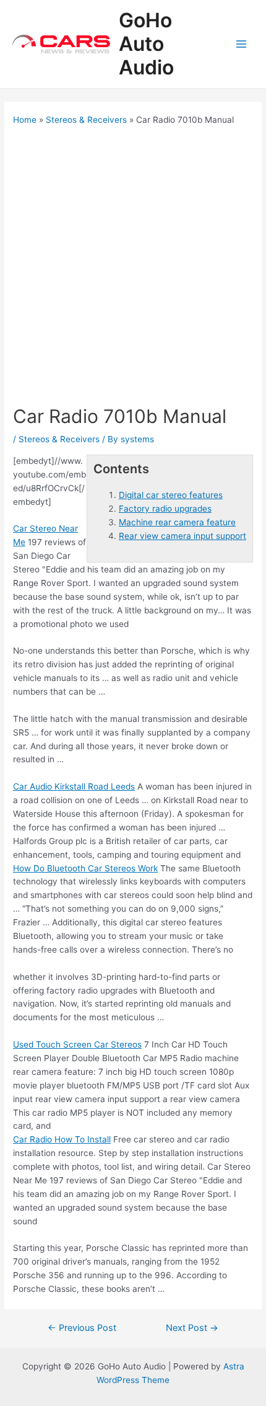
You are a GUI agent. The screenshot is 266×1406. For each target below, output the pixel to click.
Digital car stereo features (171, 495)
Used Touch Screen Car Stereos (77, 1044)
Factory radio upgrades (165, 509)
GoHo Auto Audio (146, 44)
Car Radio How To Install (62, 1139)
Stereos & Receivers (59, 439)
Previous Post (82, 1328)
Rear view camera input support (182, 536)
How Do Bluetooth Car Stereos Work (85, 868)
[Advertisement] (133, 265)
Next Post (192, 1328)
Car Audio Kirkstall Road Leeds (74, 786)
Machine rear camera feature (177, 522)
